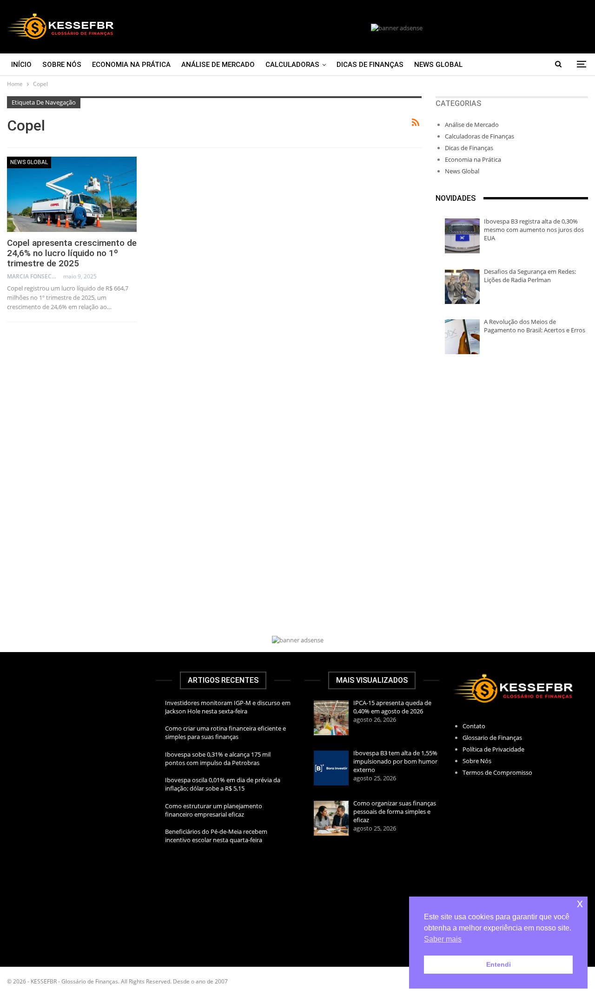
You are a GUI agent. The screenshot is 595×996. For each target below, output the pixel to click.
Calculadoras (292, 64)
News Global (438, 64)
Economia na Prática (131, 64)
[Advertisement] (512, 431)
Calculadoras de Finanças (479, 136)
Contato (474, 726)
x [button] (580, 903)
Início (21, 64)
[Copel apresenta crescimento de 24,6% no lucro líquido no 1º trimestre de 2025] (72, 194)
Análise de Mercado (218, 64)
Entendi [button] (498, 964)
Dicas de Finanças (370, 64)
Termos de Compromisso (497, 772)
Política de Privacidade (493, 749)
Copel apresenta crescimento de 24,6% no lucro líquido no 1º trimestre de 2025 (72, 253)
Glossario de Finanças (492, 737)
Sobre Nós (61, 64)
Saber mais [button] (443, 939)
